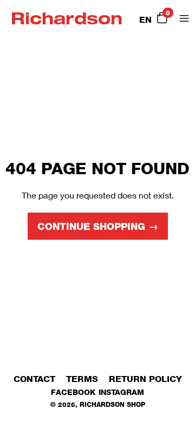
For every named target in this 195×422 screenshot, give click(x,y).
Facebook (73, 392)
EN (145, 20)
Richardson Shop (112, 404)
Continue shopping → (97, 227)
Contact (34, 379)
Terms (82, 379)
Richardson (66, 18)
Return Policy (145, 379)
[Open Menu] (184, 18)
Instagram (121, 392)
